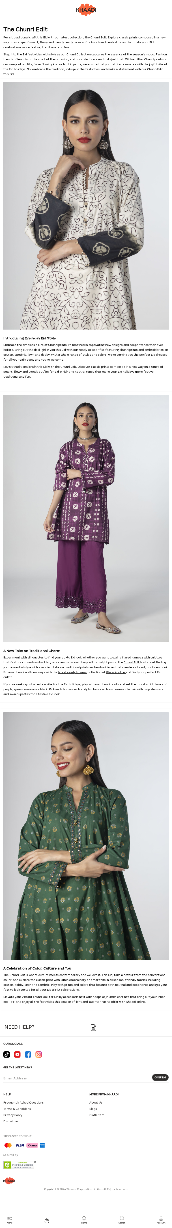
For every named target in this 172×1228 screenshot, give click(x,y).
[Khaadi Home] (86, 9)
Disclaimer (11, 1121)
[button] (161, 1220)
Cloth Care (97, 1115)
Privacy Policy (12, 1115)
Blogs (93, 1108)
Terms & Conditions (17, 1108)
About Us (96, 1102)
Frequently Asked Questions (23, 1102)
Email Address (15, 1078)
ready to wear (75, 42)
